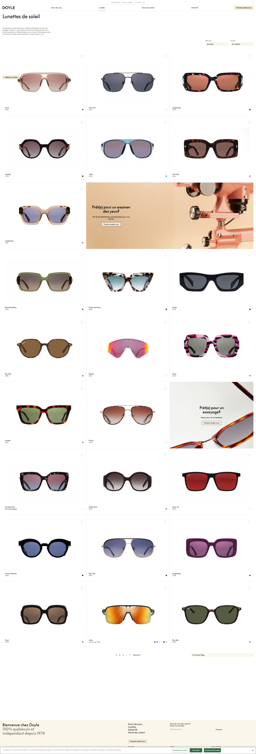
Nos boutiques (115, 2)
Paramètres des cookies (180, 750)
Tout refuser (196, 750)
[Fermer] (253, 750)
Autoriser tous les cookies (212, 750)
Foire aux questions (127, 2)
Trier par (233, 40)
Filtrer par (208, 40)
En (144, 2)
